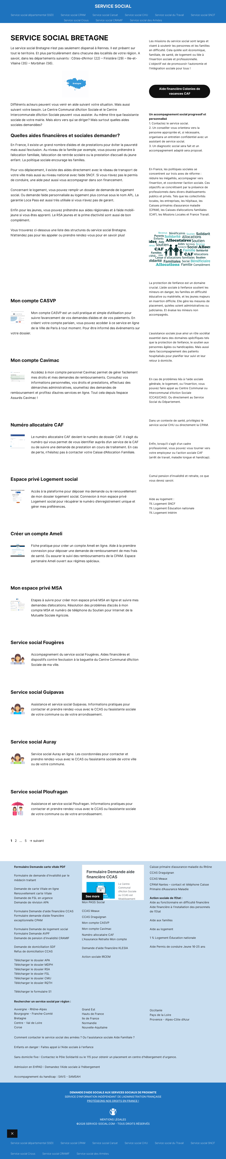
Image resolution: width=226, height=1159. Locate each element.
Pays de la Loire (160, 1015)
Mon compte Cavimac (35, 360)
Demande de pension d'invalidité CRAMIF (41, 938)
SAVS (62, 1076)
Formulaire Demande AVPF (32, 933)
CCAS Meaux (91, 911)
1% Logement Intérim (163, 512)
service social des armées (62, 1037)
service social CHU (161, 425)
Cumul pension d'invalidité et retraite (173, 476)
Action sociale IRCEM (96, 956)
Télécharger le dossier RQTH (33, 983)
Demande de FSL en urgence (33, 898)
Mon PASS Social (93, 902)
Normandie (89, 1023)
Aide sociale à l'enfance (77, 1047)
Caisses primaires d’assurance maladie (174, 205)
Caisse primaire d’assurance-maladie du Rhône (181, 867)
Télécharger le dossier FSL (31, 973)
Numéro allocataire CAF (37, 425)
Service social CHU (136, 15)
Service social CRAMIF (109, 20)
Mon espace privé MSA (36, 588)
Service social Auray (33, 742)
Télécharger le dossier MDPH (33, 964)
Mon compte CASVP (33, 300)
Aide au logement (161, 929)
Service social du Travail (169, 15)
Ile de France (90, 1018)
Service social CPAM (73, 15)
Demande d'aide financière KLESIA (105, 948)
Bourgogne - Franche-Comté (33, 1013)
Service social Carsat (105, 15)
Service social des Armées (146, 20)
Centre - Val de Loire (28, 1023)
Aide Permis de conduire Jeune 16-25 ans (177, 946)
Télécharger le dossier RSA (32, 969)
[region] (40, 267)
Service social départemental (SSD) (32, 15)
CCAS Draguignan (94, 917)
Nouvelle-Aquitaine (94, 1027)
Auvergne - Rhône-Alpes (30, 1009)
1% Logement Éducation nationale (171, 508)
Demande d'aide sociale (87, 1092)
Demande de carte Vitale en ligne (36, 888)
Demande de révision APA (31, 902)
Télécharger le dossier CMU (32, 978)
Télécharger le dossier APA (32, 960)
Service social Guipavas (37, 692)
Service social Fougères (37, 642)
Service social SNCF (203, 15)
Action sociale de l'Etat (165, 898)
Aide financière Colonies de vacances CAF (179, 91)
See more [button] (92, 896)
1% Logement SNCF (162, 503)
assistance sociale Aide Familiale (110, 1037)
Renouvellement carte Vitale (33, 893)
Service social (113, 6)
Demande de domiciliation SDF (34, 946)
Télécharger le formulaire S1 (32, 991)
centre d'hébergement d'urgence (154, 1057)
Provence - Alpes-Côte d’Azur (169, 1019)
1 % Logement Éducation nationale (173, 937)
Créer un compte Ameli (36, 533)
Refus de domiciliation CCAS (33, 951)
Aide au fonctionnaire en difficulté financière (179, 902)
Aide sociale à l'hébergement (80, 1067)
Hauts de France (93, 1014)
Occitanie (156, 1010)
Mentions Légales (113, 1119)
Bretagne (20, 1018)
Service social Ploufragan (39, 791)
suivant (36, 841)
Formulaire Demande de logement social (41, 929)
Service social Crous (76, 20)
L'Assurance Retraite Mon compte (104, 939)
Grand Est (88, 1009)
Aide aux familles (161, 920)
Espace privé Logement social (44, 479)
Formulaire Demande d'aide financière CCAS (43, 911)
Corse (18, 1027)
